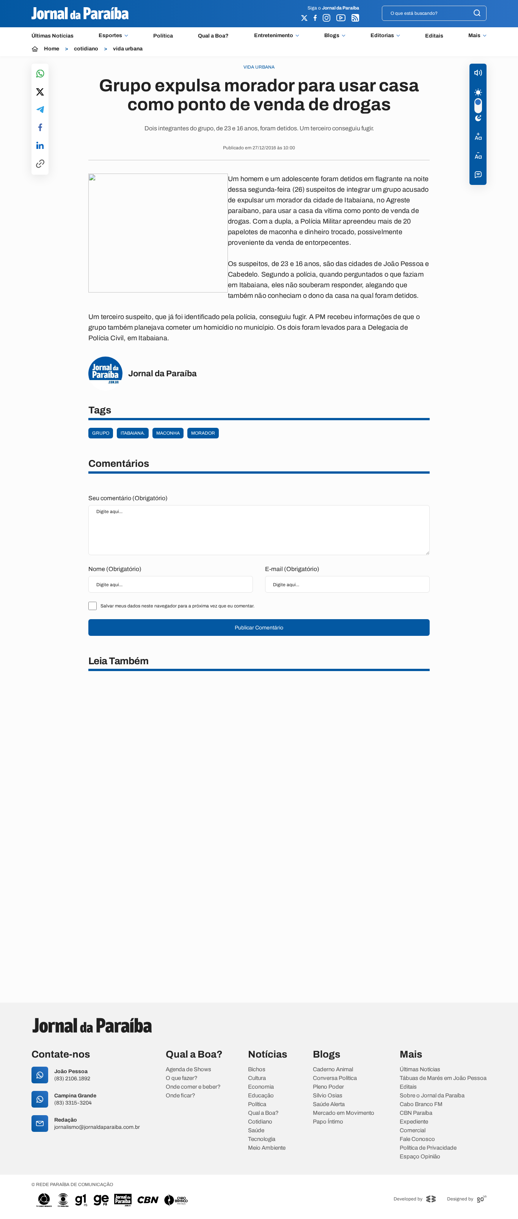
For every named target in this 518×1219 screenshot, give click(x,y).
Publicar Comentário (259, 628)
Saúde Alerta (329, 1104)
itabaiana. (133, 433)
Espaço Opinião (420, 1157)
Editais (434, 36)
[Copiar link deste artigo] (40, 164)
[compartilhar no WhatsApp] (40, 74)
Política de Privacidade (428, 1148)
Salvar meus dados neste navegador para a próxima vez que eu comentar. (177, 606)
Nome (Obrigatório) (114, 569)
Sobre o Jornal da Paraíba (432, 1096)
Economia (261, 1087)
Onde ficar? (180, 1096)
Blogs (331, 35)
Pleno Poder (328, 1087)
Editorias (382, 35)
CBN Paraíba (416, 1113)
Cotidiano (260, 1122)
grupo (100, 433)
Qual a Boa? (213, 36)
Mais (474, 35)
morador (203, 433)
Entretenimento (273, 35)
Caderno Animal (333, 1069)
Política (163, 36)
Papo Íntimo (328, 1122)
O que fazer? (182, 1078)
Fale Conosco (417, 1139)
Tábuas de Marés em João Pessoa (443, 1078)
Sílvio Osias (327, 1096)
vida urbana (128, 49)
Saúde (256, 1130)
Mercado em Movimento (343, 1113)
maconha (168, 433)
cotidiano (86, 49)
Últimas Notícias (52, 36)
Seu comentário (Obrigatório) (128, 498)
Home (51, 49)
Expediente (414, 1122)
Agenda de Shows (188, 1069)
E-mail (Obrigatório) (292, 569)
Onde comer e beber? (193, 1087)
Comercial (412, 1130)
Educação (261, 1096)
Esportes (110, 35)
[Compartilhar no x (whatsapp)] (40, 92)
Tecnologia (261, 1139)
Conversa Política (335, 1078)
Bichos (256, 1069)
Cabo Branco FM (421, 1104)
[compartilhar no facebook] (40, 128)
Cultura (257, 1078)
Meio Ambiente (267, 1148)
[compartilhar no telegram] (40, 110)
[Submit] (477, 13)
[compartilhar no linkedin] (40, 146)
